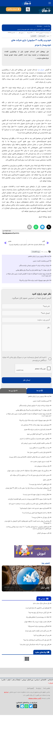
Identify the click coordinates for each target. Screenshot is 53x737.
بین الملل (30, 680)
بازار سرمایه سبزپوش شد (42, 466)
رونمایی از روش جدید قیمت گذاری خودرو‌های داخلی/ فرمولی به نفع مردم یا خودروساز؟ (28, 522)
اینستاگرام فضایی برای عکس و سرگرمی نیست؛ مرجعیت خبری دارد (29, 503)
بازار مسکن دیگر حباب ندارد (41, 603)
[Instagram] (35, 706)
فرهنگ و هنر (16, 680)
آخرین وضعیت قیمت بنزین (41, 261)
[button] (28, 9)
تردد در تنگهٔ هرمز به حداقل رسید (39, 448)
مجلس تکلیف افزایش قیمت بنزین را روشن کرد (35, 443)
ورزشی (24, 680)
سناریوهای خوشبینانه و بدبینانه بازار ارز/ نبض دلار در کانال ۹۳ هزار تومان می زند (28, 489)
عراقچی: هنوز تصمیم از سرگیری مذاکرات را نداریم (35, 438)
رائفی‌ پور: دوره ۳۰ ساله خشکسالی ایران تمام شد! (35, 644)
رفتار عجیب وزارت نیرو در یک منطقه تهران (37, 621)
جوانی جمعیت (46, 196)
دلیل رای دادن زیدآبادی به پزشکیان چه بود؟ (36, 640)
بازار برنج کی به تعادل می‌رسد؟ (41, 517)
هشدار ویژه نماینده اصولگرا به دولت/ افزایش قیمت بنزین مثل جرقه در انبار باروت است (28, 275)
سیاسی (37, 680)
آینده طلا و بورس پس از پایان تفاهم (39, 256)
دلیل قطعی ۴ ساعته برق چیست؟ (39, 484)
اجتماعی (50, 680)
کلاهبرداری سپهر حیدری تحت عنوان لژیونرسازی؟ (35, 508)
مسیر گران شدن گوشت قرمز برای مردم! (37, 631)
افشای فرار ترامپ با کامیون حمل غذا (38, 452)
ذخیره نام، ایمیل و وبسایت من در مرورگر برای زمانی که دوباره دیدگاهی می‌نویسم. (24, 359)
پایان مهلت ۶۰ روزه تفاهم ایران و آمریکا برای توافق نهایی (33, 270)
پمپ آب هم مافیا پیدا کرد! (42, 635)
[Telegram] (22, 706)
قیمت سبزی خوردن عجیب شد (40, 461)
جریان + (50, 683)
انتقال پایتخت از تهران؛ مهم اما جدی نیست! (36, 494)
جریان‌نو (6, 692)
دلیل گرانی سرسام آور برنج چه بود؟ (39, 612)
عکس (4, 680)
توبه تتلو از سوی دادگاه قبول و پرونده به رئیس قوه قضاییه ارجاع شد (29, 499)
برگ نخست (47, 26)
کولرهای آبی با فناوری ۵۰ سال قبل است (38, 608)
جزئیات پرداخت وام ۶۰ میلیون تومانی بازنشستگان (34, 265)
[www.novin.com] (32, 551)
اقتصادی (33, 36)
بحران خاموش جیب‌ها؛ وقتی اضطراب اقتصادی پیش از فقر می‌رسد (29, 457)
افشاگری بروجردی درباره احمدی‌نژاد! (39, 626)
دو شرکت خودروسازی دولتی (41, 120)
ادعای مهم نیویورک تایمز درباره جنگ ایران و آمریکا (34, 280)
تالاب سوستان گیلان (43, 533)
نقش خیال (46, 480)
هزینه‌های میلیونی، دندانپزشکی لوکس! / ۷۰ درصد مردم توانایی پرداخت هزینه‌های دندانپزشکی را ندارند (28, 528)
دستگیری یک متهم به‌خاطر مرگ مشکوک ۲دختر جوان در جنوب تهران (28, 470)
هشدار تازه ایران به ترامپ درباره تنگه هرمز (37, 429)
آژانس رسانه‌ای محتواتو (34, 698)
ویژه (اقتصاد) (36, 252)
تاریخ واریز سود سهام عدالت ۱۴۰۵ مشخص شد (35, 425)
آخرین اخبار (42, 36)
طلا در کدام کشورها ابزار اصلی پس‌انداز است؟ (36, 513)
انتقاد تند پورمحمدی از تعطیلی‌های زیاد (38, 617)
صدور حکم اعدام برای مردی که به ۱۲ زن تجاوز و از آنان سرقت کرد (30, 475)
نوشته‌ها (39, 26)
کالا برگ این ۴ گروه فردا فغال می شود (38, 434)
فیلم (9, 680)
